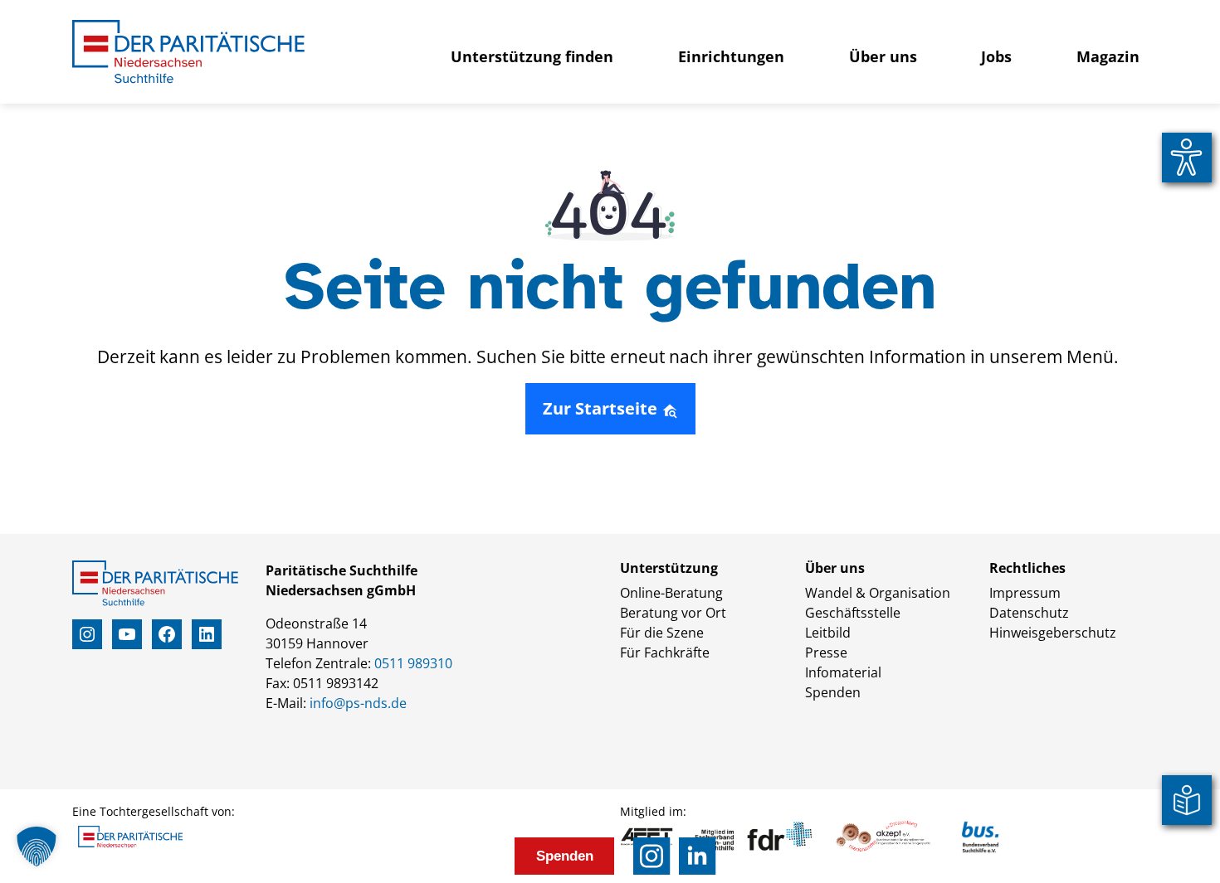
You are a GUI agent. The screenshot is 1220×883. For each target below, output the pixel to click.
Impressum (1025, 593)
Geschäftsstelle (852, 613)
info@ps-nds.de (358, 703)
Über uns (883, 56)
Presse (826, 652)
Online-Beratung (671, 593)
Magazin (1107, 56)
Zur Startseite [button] (602, 408)
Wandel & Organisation (877, 593)
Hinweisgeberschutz (1052, 632)
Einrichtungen (731, 56)
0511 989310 (413, 663)
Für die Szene (662, 632)
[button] (36, 846)
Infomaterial (843, 672)
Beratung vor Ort (673, 613)
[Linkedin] (697, 856)
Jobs (996, 56)
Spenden (833, 692)
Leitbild (828, 632)
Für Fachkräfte (665, 652)
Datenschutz (1029, 613)
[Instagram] (652, 856)
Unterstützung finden (532, 56)
